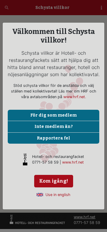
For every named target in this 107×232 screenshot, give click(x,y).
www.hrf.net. (74, 97)
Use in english (57, 194)
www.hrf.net (73, 162)
